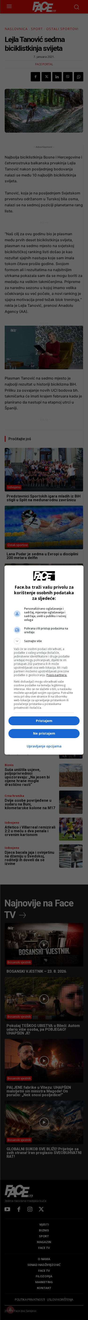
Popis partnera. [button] (56, 675)
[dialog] (44, 660)
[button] (44, 641)
